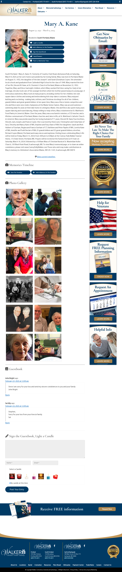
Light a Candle (38, 43)
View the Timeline (16, 172)
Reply (7, 395)
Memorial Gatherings (53, 8)
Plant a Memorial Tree (41, 61)
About (40, 8)
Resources (110, 8)
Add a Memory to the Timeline (43, 47)
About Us (14, 565)
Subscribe (103, 65)
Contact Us (107, 565)
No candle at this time (19, 483)
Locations (22, 565)
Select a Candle (15, 469)
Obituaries (41, 11)
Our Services (69, 8)
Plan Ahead (99, 8)
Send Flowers (37, 56)
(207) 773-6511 (35, 558)
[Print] (31, 66)
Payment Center (78, 565)
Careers (98, 565)
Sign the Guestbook (39, 52)
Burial (30, 565)
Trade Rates (90, 565)
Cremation (38, 565)
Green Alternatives (84, 8)
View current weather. (46, 156)
